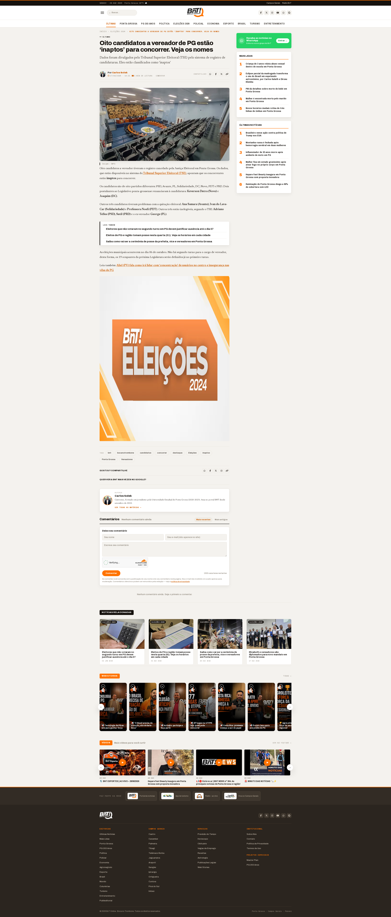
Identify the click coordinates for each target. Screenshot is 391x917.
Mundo (103, 881)
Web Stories (203, 867)
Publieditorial (106, 900)
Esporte (228, 23)
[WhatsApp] (283, 12)
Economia (213, 23)
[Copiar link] (227, 74)
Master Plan (252, 860)
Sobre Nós (252, 834)
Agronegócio (106, 867)
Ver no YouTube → (282, 743)
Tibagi (152, 848)
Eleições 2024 (117, 31)
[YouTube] (278, 12)
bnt (109, 453)
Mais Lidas (105, 839)
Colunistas (105, 886)
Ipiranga (153, 872)
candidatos (145, 453)
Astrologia (203, 858)
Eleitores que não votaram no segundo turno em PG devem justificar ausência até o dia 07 (160, 229)
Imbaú (151, 891)
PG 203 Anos (148, 23)
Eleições (192, 453)
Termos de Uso (254, 848)
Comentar (160, 76)
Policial (199, 23)
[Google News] (289, 12)
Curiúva (152, 881)
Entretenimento (274, 23)
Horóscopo (203, 839)
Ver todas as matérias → (128, 507)
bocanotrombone (125, 453)
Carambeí (153, 839)
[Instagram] (272, 12)
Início (103, 31)
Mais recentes (203, 520)
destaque (177, 453)
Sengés (152, 867)
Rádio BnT (286, 3)
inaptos (206, 453)
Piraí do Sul (154, 886)
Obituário (202, 843)
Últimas (111, 23)
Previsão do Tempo (207, 834)
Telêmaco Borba (156, 853)
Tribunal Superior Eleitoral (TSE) (164, 173)
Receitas (202, 853)
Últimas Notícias (107, 834)
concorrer (162, 453)
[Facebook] (261, 12)
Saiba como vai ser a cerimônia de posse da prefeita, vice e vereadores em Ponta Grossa (159, 241)
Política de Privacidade (258, 843)
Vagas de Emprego (207, 848)
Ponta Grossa (128, 23)
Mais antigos (221, 520)
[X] (266, 12)
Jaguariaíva (154, 858)
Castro (152, 834)
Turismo (255, 23)
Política (164, 23)
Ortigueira (154, 877)
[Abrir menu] (102, 12)
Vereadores (127, 459)
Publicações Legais (207, 862)
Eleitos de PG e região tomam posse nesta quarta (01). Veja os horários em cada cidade (158, 235)
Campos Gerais (273, 3)
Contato (251, 839)
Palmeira (153, 843)
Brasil (242, 23)
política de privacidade (180, 581)
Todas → (287, 676)
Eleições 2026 (181, 23)
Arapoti (152, 862)
